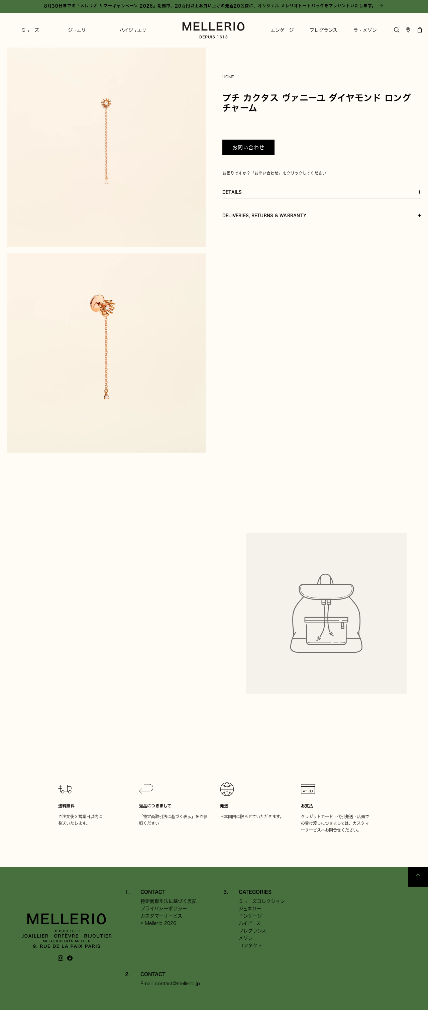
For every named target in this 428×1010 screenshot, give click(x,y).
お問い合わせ (248, 147)
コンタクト (250, 945)
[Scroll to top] (418, 877)
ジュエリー (250, 908)
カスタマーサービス (161, 916)
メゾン (246, 938)
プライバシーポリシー (163, 908)
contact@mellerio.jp (177, 983)
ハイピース (250, 923)
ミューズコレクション (262, 901)
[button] (30, 30)
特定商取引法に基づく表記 (168, 901)
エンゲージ (250, 916)
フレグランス (252, 930)
